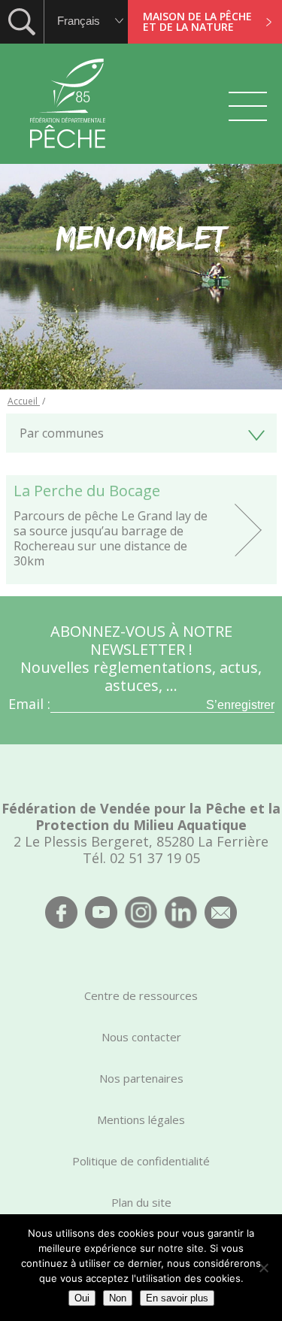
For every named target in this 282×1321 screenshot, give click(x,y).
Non (117, 1298)
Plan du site (141, 1202)
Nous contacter (141, 1036)
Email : (29, 704)
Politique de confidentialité (141, 1160)
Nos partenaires (141, 1078)
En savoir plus (177, 1298)
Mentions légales (141, 1119)
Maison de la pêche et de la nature (197, 21)
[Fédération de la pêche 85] (68, 158)
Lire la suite (141, 529)
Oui (81, 1298)
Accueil (24, 401)
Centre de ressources (141, 995)
